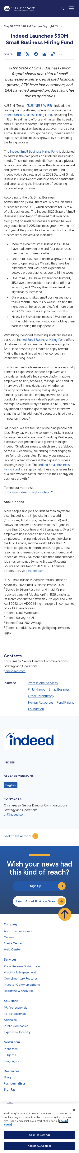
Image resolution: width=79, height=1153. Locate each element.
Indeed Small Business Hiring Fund (28, 115)
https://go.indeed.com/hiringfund (27, 492)
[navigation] (71, 8)
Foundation (36, 709)
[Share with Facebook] (36, 54)
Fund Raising (65, 702)
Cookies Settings (39, 1134)
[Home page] (19, 8)
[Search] (62, 8)
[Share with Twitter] (28, 54)
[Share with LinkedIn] (19, 54)
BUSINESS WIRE (39, 105)
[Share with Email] (44, 54)
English (10, 785)
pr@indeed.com (15, 671)
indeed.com (36, 571)
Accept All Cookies (39, 1145)
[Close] (74, 1110)
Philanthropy (36, 689)
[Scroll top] (64, 914)
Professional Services (43, 683)
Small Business (59, 689)
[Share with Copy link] (53, 54)
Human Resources (40, 702)
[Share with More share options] (61, 54)
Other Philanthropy (41, 696)
